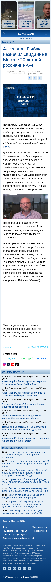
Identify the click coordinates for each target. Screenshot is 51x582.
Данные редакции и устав (15, 534)
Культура (8, 41)
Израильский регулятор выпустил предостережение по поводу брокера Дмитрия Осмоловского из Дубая (23, 504)
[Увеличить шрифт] (35, 78)
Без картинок (40, 531)
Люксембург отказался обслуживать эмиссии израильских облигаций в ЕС (24, 511)
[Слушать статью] (43, 78)
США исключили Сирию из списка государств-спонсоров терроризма (23, 496)
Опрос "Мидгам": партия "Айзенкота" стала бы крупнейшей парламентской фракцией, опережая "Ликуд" (24, 473)
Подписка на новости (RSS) (15, 531)
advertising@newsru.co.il (23, 538)
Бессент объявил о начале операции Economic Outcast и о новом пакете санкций (25, 489)
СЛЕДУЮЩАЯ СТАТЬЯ (37, 347)
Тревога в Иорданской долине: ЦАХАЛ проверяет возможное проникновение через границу (26, 463)
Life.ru (6, 147)
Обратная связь (39, 527)
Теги (5, 527)
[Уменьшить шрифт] (30, 78)
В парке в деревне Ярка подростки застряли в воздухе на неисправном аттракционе (23, 454)
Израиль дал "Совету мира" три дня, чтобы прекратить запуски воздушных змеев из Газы (25, 482)
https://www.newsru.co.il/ (15, 376)
